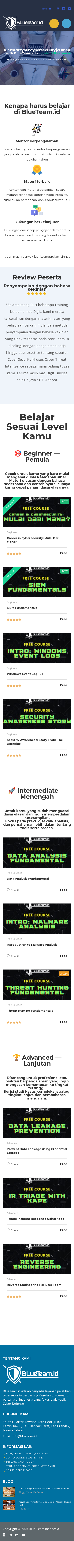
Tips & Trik (24, 1508)
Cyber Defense (34, 1492)
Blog (21, 1492)
